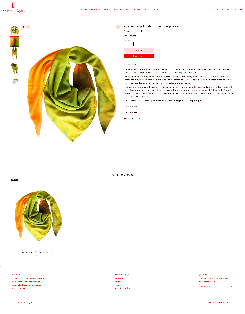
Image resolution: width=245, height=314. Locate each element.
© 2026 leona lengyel (22, 302)
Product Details (131, 107)
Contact (159, 9)
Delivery (117, 281)
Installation (133, 9)
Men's (106, 9)
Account (225, 9)
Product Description (133, 64)
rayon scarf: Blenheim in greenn (38, 252)
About (147, 9)
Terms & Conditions (122, 288)
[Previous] (23, 27)
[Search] (218, 9)
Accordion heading (132, 112)
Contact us (118, 278)
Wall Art (118, 9)
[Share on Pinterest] (139, 118)
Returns (116, 284)
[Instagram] (15, 298)
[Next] (28, 27)
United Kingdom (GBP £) (218, 302)
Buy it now (138, 56)
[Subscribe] (230, 286)
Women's (95, 9)
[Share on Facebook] (132, 118)
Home (84, 9)
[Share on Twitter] (136, 118)
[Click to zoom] (118, 27)
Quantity (128, 40)
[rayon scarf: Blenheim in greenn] (38, 214)
